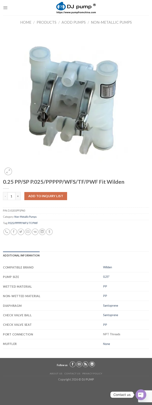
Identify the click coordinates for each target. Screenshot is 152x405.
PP (105, 286)
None (106, 344)
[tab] (21, 255)
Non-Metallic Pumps (111, 22)
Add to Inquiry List (45, 196)
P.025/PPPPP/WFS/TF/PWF (23, 223)
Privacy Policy (92, 373)
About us (56, 373)
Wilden (107, 267)
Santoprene (110, 305)
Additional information (21, 255)
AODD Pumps (74, 22)
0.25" (106, 276)
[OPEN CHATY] (141, 394)
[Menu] (5, 7)
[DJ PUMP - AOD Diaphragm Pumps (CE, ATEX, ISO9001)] (76, 8)
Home (25, 22)
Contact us (72, 373)
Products (46, 22)
